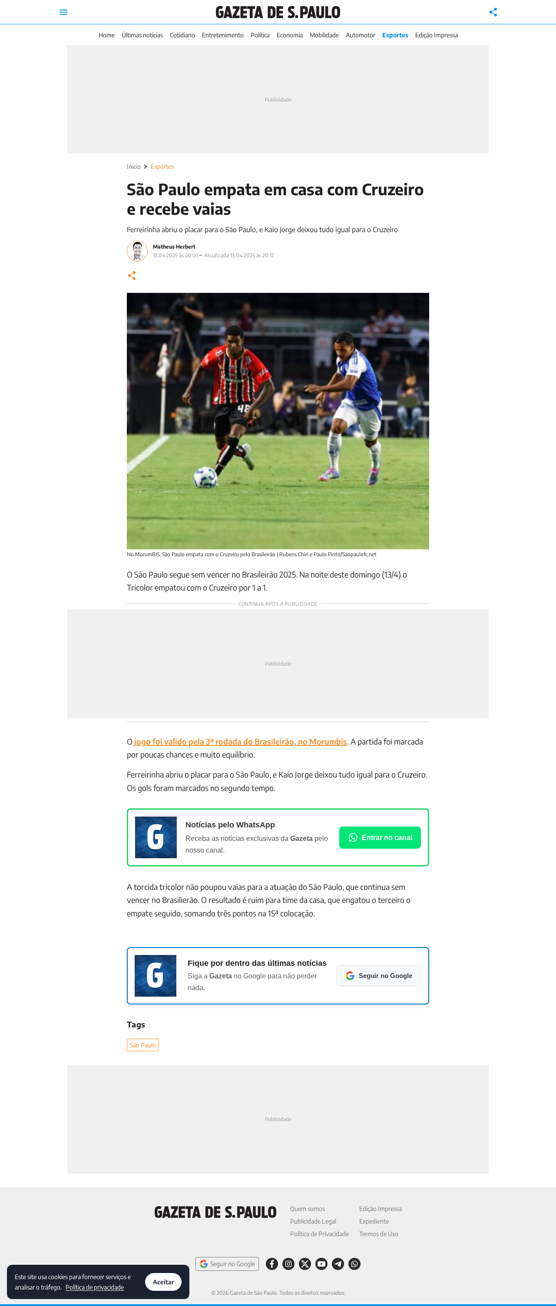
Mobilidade (324, 35)
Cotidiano (182, 35)
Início (134, 166)
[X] (305, 1264)
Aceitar (163, 1282)
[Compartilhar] (493, 12)
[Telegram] (338, 1264)
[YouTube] (321, 1264)
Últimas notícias (142, 35)
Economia (290, 35)
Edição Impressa (436, 35)
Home (107, 35)
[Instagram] (288, 1264)
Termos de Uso (378, 1233)
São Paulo (143, 1045)
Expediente (374, 1221)
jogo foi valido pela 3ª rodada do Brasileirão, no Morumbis (239, 741)
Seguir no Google (232, 1263)
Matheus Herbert (174, 246)
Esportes (395, 35)
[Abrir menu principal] (63, 12)
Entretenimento (223, 35)
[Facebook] (272, 1264)
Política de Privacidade (319, 1233)
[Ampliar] (418, 304)
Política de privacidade (95, 1286)
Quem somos (307, 1208)
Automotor (360, 35)
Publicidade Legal (313, 1221)
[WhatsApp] (354, 1264)
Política (260, 35)
